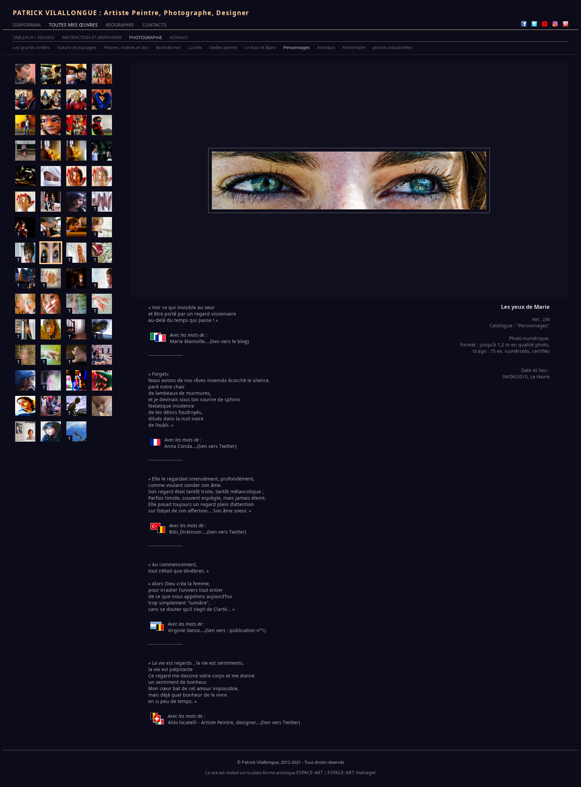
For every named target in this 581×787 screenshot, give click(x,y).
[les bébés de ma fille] (76, 125)
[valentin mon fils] (25, 74)
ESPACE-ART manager (351, 772)
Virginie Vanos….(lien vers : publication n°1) (217, 630)
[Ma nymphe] (50, 431)
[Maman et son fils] (25, 303)
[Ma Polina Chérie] (76, 201)
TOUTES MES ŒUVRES (73, 25)
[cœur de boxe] (101, 99)
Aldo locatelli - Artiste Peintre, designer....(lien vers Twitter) (234, 722)
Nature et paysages (76, 47)
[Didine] (50, 303)
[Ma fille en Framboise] (25, 201)
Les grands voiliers (31, 47)
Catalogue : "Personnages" (520, 325)
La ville (195, 47)
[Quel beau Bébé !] (101, 406)
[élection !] (25, 150)
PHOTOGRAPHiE (145, 37)
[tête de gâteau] (76, 99)
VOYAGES (178, 37)
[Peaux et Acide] (101, 354)
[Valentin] (50, 74)
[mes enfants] (76, 74)
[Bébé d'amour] (50, 150)
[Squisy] (101, 74)
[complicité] (101, 150)
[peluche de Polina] (50, 99)
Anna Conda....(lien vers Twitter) (200, 446)
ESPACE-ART (309, 772)
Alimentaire (353, 47)
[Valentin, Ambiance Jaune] (76, 150)
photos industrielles (392, 47)
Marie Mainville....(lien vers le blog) (209, 341)
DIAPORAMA (27, 25)
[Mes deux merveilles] (50, 201)
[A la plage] (50, 176)
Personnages (296, 47)
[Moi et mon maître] (25, 431)
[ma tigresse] (50, 125)
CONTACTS (154, 25)
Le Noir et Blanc (260, 47)
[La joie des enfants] (50, 406)
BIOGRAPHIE (120, 25)
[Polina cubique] (101, 176)
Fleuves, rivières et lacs (126, 47)
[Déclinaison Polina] (76, 176)
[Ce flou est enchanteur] (76, 227)
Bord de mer (168, 47)
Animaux (326, 47)
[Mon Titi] (50, 329)
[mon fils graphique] (25, 125)
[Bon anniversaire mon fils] (76, 278)
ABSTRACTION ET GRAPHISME (92, 37)
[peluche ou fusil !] (76, 380)
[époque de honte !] (101, 125)
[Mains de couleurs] (101, 380)
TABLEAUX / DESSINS (33, 37)
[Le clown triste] (25, 406)
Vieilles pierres (223, 47)
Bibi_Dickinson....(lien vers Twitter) (207, 532)
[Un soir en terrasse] (25, 176)
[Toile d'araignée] (25, 380)
